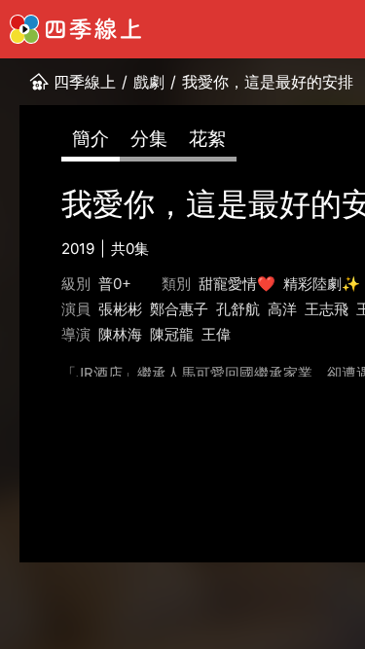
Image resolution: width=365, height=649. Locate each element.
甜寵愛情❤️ (237, 283)
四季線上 (85, 81)
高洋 (282, 309)
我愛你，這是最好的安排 (267, 81)
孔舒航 (238, 309)
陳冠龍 (172, 334)
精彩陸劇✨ (321, 283)
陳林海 (120, 334)
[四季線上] (75, 29)
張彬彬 (120, 309)
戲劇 (148, 81)
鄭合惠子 (179, 309)
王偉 (216, 334)
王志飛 (326, 309)
